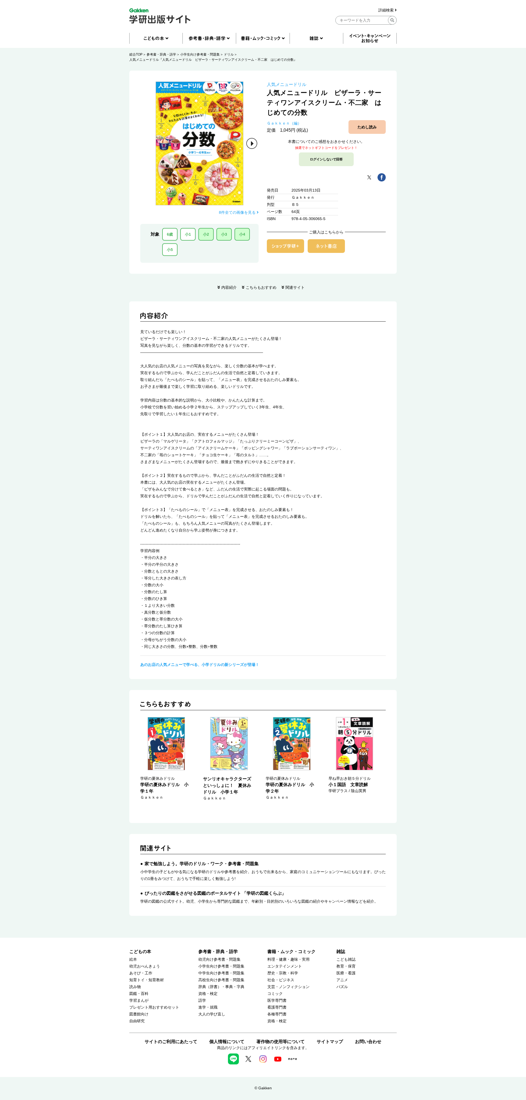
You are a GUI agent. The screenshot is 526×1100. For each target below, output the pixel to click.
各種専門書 (277, 1014)
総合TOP (135, 54)
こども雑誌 (346, 959)
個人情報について (226, 1041)
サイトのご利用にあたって (171, 1041)
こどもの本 (140, 951)
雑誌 (340, 951)
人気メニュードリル (286, 84)
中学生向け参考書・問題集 (221, 973)
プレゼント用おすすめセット (154, 1007)
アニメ (342, 980)
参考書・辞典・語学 (161, 54)
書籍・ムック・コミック (291, 951)
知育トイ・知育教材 (146, 980)
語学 (202, 1000)
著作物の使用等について (280, 1041)
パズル (342, 987)
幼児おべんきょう (144, 966)
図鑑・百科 (138, 994)
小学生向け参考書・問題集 (200, 54)
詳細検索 (386, 10)
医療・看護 (346, 973)
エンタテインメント (284, 966)
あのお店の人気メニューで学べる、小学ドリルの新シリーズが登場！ (199, 664)
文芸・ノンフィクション (288, 987)
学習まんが (138, 1000)
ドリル (229, 54)
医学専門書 (277, 1000)
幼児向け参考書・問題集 (219, 959)
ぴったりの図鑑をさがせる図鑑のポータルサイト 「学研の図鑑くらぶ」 (215, 893)
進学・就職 (208, 1007)
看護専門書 (277, 1007)
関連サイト (295, 287)
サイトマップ (330, 1041)
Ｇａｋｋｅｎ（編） (284, 123)
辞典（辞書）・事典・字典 (221, 987)
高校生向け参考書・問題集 (221, 980)
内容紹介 (229, 287)
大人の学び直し (211, 1014)
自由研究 (137, 1021)
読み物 (135, 987)
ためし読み (367, 127)
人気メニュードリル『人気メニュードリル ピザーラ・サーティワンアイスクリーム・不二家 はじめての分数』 (213, 60)
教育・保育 (346, 966)
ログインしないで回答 (326, 159)
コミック (275, 994)
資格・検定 (208, 994)
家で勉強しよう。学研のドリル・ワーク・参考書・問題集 (202, 863)
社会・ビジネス (280, 980)
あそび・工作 (140, 973)
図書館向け (138, 1014)
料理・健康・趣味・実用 (288, 959)
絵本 (133, 959)
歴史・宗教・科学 (282, 973)
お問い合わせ (368, 1041)
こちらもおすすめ (261, 287)
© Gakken (263, 1088)
